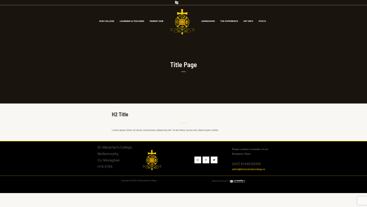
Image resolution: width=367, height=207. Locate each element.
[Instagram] (197, 160)
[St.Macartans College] (182, 21)
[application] (115, 21)
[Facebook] (206, 160)
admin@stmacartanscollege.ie (248, 169)
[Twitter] (214, 160)
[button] (183, 2)
